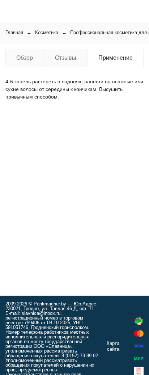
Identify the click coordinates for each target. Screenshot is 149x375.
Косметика (46, 32)
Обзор (24, 58)
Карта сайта (113, 346)
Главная (14, 32)
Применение (115, 58)
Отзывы (65, 58)
